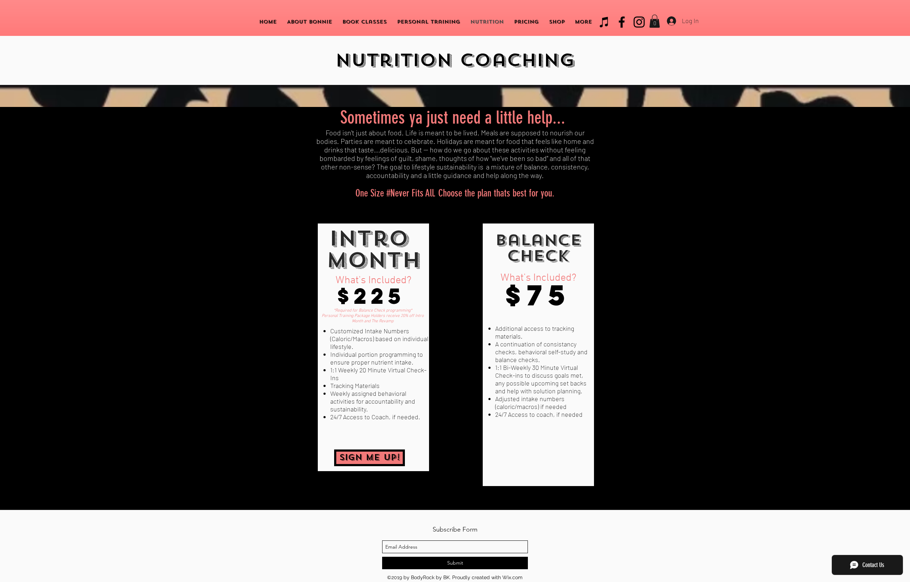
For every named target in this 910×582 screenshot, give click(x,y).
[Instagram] (639, 22)
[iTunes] (604, 22)
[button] (654, 21)
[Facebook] (621, 22)
